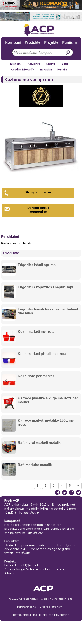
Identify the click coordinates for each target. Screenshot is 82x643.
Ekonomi (15, 63)
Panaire (62, 69)
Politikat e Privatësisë (54, 614)
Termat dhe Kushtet (25, 614)
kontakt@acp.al (26, 565)
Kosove (50, 63)
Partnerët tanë (27, 606)
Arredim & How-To (22, 69)
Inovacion (46, 69)
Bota (65, 63)
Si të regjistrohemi (51, 606)
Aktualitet (34, 63)
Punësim (69, 42)
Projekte (51, 42)
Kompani (13, 42)
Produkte (32, 42)
